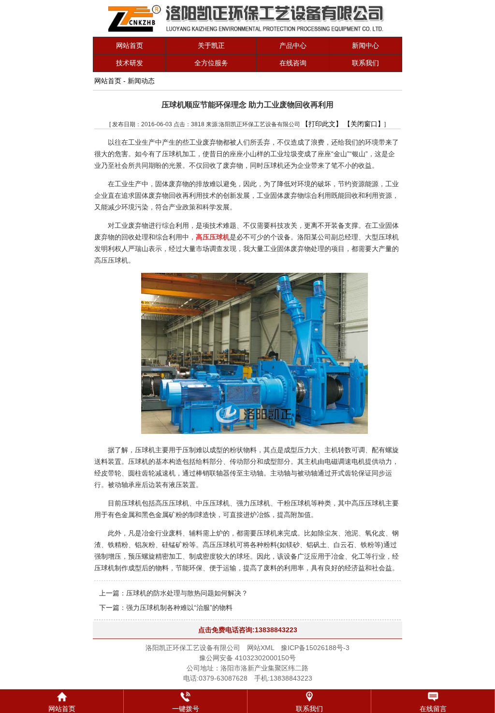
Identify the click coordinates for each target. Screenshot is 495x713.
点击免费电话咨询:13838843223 (247, 630)
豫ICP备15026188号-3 (315, 648)
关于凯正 (211, 45)
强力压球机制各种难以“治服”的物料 (179, 607)
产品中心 (292, 45)
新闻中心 (365, 45)
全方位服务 (211, 63)
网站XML (260, 648)
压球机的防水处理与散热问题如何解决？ (187, 593)
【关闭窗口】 (364, 124)
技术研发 (129, 63)
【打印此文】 (322, 124)
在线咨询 (292, 63)
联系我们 (365, 63)
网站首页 (129, 45)
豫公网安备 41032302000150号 (247, 658)
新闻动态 (141, 81)
